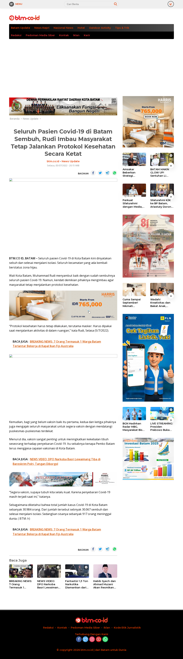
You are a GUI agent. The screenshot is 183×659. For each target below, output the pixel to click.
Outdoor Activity (100, 27)
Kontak (64, 35)
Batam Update (20, 27)
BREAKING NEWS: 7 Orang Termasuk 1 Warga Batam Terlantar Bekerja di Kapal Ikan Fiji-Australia (20, 584)
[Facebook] (79, 639)
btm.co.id (53, 161)
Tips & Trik (122, 27)
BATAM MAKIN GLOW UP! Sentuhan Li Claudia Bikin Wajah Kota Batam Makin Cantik (159, 173)
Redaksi (16, 35)
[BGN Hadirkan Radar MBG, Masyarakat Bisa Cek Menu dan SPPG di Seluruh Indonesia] (134, 413)
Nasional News (63, 27)
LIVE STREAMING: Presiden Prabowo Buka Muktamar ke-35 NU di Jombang (161, 427)
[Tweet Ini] (100, 173)
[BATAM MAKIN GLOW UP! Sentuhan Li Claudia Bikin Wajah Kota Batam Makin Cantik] (162, 159)
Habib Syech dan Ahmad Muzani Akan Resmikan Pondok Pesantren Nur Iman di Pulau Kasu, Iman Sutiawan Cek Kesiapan (104, 584)
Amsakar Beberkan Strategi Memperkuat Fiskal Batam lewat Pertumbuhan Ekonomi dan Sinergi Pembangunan (132, 173)
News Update (71, 161)
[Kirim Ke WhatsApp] (114, 173)
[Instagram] (92, 639)
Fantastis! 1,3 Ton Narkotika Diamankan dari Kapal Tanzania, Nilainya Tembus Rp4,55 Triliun (76, 584)
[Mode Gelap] (171, 4)
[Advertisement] (91, 66)
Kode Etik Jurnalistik (127, 627)
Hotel (81, 27)
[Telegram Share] (107, 173)
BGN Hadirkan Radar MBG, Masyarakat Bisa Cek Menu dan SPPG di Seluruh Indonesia (133, 427)
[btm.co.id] (24, 17)
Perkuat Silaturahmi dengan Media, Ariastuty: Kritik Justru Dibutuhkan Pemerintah (133, 203)
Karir (87, 35)
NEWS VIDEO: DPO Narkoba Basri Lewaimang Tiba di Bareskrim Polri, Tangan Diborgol (48, 584)
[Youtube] (99, 639)
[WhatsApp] (105, 639)
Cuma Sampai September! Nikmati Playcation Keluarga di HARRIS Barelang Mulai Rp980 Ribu (134, 303)
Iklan (76, 35)
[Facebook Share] (93, 173)
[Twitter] (85, 639)
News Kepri (41, 27)
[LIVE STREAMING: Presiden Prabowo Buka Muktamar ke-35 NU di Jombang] (162, 413)
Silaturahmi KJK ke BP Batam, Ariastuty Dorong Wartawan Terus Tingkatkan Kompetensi (161, 203)
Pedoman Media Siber (40, 35)
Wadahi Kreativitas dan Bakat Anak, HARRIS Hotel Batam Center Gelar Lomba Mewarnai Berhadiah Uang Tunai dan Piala (161, 303)
